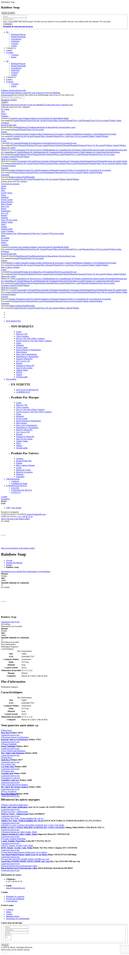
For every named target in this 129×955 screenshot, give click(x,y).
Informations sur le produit (12, 571)
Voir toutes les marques (10, 184)
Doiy (3, 190)
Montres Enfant (82, 134)
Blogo (3, 188)
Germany (15, 43)
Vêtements (101, 161)
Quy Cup (4, 213)
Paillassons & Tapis (29, 152)
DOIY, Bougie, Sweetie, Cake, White (17, 848)
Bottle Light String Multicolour (14, 807)
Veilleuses (101, 134)
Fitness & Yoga (26, 127)
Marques (18, 93)
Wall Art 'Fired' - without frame (15, 814)
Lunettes (81, 161)
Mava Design (6, 204)
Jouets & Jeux (52, 134)
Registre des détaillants (15, 899)
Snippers (4, 218)
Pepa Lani (5, 206)
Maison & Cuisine (8, 148)
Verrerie (109, 152)
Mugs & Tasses (15, 152)
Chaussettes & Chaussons (68, 161)
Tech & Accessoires (62, 143)
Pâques (29, 177)
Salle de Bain (64, 152)
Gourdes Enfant (41, 134)
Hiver (20, 177)
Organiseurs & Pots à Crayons (69, 170)
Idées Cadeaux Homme (10, 139)
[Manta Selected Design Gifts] (13, 90)
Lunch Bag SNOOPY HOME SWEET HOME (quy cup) (25, 861)
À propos (44, 233)
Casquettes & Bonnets (49, 161)
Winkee (4, 227)
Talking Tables (7, 222)
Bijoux (37, 161)
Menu (3, 236)
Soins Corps (70, 127)
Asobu (3, 186)
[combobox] (12, 97)
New (3, 111)
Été (33, 177)
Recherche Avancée (9, 100)
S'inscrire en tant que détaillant (48, 93)
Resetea (4, 215)
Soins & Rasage (47, 127)
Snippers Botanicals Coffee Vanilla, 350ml (19, 834)
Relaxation (36, 127)
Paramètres (5, 499)
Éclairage (116, 152)
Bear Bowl (6, 733)
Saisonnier (5, 175)
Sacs (95, 161)
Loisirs (3, 141)
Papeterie (4, 168)
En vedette (5, 109)
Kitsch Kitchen (7, 202)
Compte (4, 497)
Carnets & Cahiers (32, 170)
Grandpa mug (7, 773)
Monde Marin (63, 118)
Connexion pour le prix (10, 622)
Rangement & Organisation (48, 152)
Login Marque (12, 901)
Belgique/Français (18, 34)
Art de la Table (41, 150)
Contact (9, 50)
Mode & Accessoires (9, 159)
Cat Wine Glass (8, 767)
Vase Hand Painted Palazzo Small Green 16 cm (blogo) (24, 854)
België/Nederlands (18, 37)
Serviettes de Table (77, 152)
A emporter (19, 150)
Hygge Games (6, 200)
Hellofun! (5, 197)
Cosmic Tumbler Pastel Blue (13, 841)
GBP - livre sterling (13, 508)
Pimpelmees (6, 211)
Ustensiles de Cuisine (93, 152)
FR (7, 32)
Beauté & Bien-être (8, 125)
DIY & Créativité (13, 143)
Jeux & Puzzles (44, 143)
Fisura (3, 195)
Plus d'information (30, 571)
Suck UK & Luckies (9, 220)
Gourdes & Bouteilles (106, 150)
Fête (22, 143)
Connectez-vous (29, 93)
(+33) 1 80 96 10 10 (25, 516)
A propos (9, 52)
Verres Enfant (110, 134)
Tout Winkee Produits (9, 794)
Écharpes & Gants (112, 161)
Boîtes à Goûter (13, 134)
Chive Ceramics (7, 231)
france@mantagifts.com (36, 514)
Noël (24, 177)
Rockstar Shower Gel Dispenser (15, 739)
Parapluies (89, 161)
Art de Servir (29, 150)
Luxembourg (16, 39)
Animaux (4, 116)
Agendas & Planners (16, 170)
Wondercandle (6, 229)
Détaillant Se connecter (15, 896)
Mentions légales (12, 916)
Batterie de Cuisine (57, 150)
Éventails (123, 161)
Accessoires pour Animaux (19, 118)
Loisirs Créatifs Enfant (67, 134)
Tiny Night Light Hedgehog (13, 753)
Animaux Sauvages (37, 118)
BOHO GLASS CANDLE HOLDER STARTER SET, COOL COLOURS (33, 827)
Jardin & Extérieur (31, 143)
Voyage (73, 143)
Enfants (4, 132)
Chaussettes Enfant (27, 134)
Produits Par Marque (14, 563)
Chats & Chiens (51, 118)
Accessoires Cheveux (26, 161)
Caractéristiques (44, 571)
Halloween (13, 177)
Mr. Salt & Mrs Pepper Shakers (15, 787)
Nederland (15, 41)
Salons (13, 57)
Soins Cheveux (60, 127)
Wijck (3, 224)
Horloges (118, 150)
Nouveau (4, 240)
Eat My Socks (6, 193)
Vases (104, 152)
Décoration (93, 150)
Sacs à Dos (93, 134)
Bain (18, 127)
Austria (14, 46)
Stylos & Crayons (88, 170)
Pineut (3, 209)
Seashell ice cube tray (10, 780)
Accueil (9, 560)
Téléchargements (8, 93)
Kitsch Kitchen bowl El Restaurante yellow (19, 868)
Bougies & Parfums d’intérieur (77, 150)
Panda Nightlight (8, 746)
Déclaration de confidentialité (17, 918)
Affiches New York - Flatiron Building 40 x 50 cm (22, 821)
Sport (52, 143)
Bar (48, 150)
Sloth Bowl (6, 760)
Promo (3, 114)
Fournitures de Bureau (48, 170)
